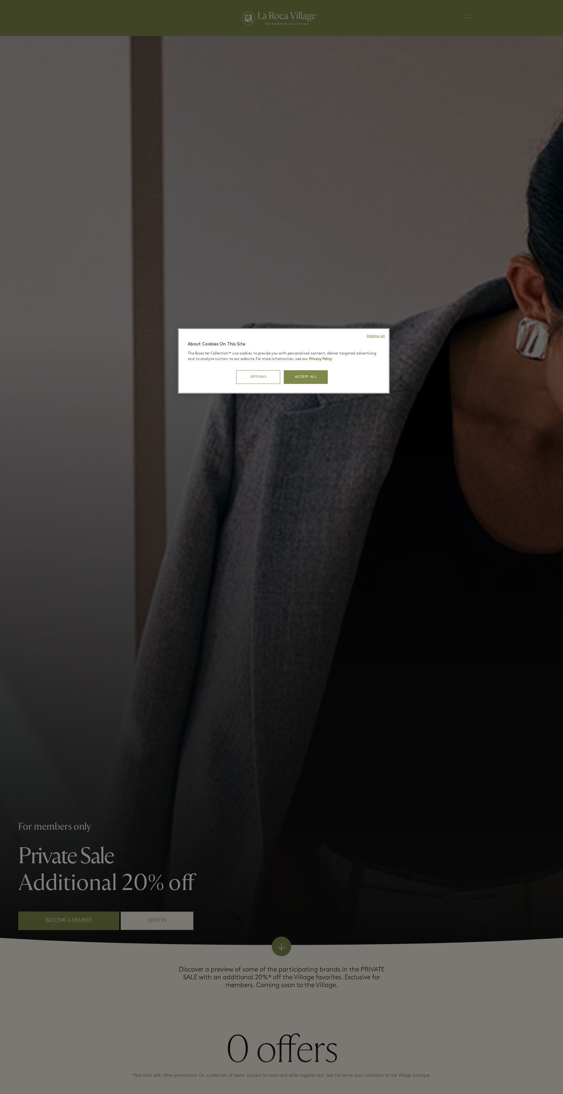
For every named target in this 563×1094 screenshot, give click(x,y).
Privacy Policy (320, 359)
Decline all (376, 336)
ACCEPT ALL (306, 377)
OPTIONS (258, 377)
